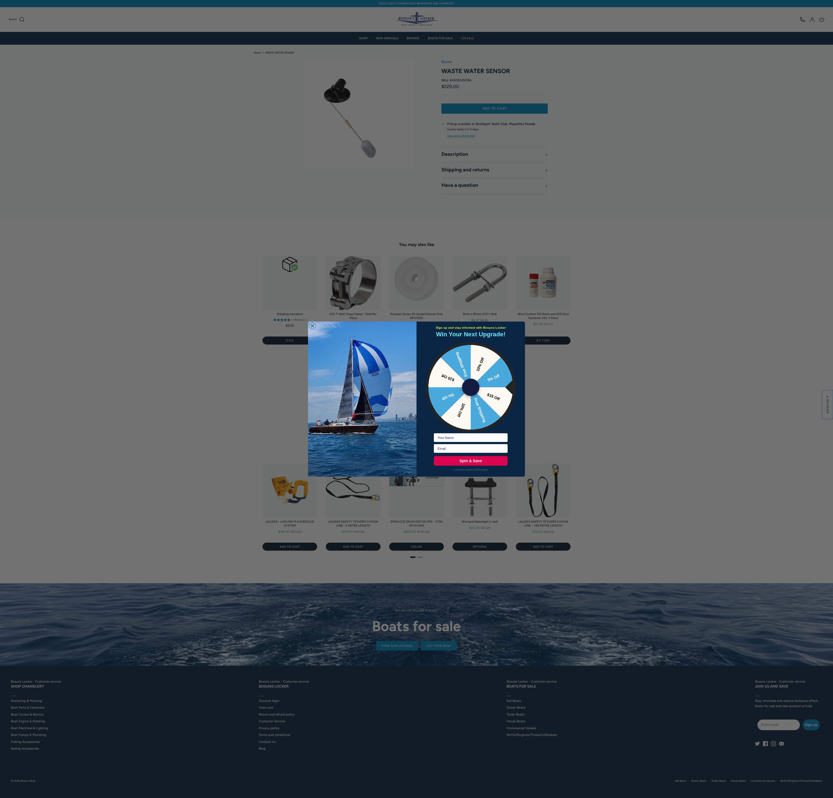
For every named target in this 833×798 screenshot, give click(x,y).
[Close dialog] (312, 325)
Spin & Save (470, 461)
